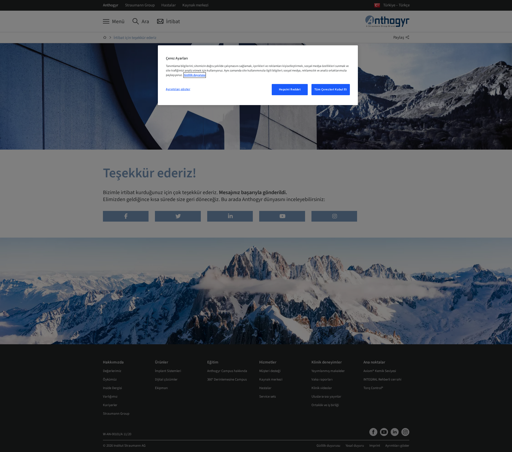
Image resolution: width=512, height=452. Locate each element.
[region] (258, 75)
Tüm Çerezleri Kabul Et (330, 89)
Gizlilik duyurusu (194, 75)
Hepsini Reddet (290, 89)
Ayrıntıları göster (178, 89)
